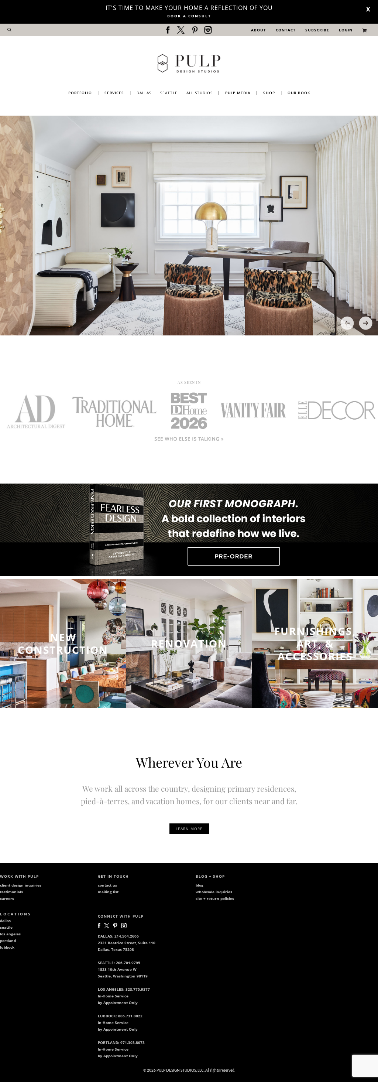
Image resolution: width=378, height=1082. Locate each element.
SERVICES (114, 93)
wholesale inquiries (214, 891)
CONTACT (286, 30)
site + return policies (215, 898)
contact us (107, 885)
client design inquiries (20, 885)
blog (199, 885)
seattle (6, 927)
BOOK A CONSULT (189, 15)
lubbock (7, 947)
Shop (269, 93)
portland (8, 940)
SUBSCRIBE (317, 30)
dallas (5, 920)
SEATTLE (169, 93)
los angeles (10, 933)
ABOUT (258, 30)
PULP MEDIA (238, 93)
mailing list (108, 891)
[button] (347, 323)
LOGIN (346, 30)
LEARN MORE (189, 828)
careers (7, 898)
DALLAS (144, 93)
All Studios (199, 93)
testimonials (11, 891)
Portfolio (80, 93)
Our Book (299, 93)
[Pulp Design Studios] (189, 63)
